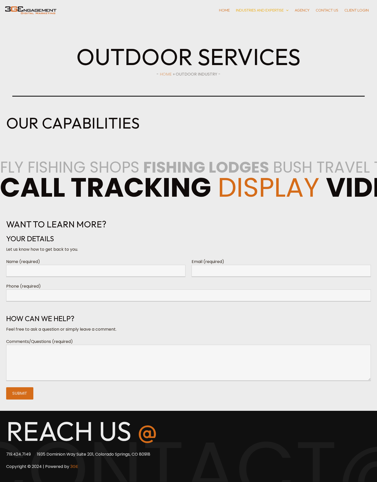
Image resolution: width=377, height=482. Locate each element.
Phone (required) (23, 286)
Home (224, 10)
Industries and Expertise (260, 10)
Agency (302, 10)
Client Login (356, 10)
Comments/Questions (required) (39, 341)
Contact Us (327, 10)
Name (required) (23, 262)
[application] (286, 10)
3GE (74, 466)
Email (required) (208, 262)
